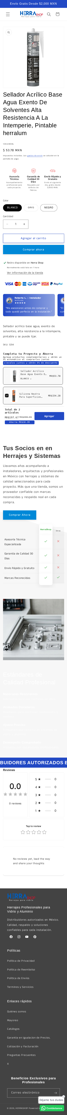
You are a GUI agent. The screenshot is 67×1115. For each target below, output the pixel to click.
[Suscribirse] (55, 1093)
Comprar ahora (33, 250)
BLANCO (12, 208)
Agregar (49, 416)
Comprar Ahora (19, 515)
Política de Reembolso (21, 970)
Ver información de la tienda (25, 273)
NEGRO (48, 208)
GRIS (33, 208)
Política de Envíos (18, 978)
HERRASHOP (22, 1108)
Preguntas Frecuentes (21, 1055)
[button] (8, 14)
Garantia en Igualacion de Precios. (28, 1038)
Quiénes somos (16, 1012)
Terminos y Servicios (20, 987)
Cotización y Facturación (22, 1047)
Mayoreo (12, 1020)
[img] (15, 794)
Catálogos (13, 1029)
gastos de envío (35, 155)
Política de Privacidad (21, 961)
